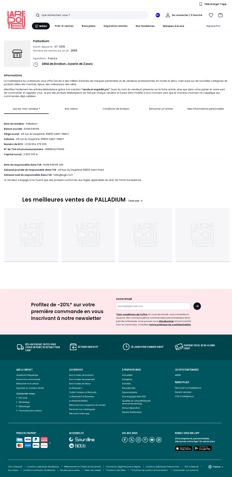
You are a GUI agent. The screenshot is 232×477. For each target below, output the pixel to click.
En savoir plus (207, 441)
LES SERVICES (76, 369)
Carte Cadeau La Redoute (82, 392)
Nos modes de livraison (81, 375)
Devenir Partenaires (132, 412)
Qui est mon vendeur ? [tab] (26, 108)
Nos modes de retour (80, 383)
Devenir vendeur (183, 392)
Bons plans (89, 26)
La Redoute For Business (81, 396)
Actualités (127, 375)
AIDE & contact (24, 369)
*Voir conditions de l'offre (131, 314)
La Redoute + (76, 388)
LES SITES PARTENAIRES (187, 369)
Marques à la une (173, 26)
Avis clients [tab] (71, 108)
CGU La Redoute (191, 466)
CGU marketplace (184, 396)
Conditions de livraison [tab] (116, 108)
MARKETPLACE (182, 382)
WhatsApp (24, 402)
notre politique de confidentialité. (170, 324)
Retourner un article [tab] (161, 108)
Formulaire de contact (30, 410)
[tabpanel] (116, 148)
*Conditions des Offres (116, 470)
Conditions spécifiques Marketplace (43, 466)
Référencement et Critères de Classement (82, 466)
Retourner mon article (27, 383)
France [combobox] (216, 466)
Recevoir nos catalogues (82, 409)
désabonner (166, 321)
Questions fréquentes (27, 375)
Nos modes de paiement (82, 379)
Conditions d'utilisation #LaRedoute (39, 470)
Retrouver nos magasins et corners (87, 405)
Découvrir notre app (79, 413)
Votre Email (124, 299)
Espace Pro (213, 26)
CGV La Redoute (15, 466)
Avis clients (13, 470)
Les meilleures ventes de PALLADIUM (74, 200)
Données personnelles (70, 470)
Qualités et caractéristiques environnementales (136, 402)
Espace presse (129, 392)
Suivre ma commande (28, 379)
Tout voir (133, 200)
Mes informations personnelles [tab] (206, 108)
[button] (220, 15)
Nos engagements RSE (134, 396)
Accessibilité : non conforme (185, 470)
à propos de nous (131, 369)
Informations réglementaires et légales (123, 466)
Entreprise (127, 379)
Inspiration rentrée (115, 26)
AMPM (178, 375)
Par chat (23, 397)
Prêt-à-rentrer (64, 26)
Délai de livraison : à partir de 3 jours (67, 64)
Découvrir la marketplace (188, 387)
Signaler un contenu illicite (30, 388)
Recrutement (128, 388)
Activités (126, 383)
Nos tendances (145, 26)
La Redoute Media (78, 400)
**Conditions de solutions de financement (149, 470)
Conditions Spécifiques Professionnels (162, 466)
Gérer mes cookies (93, 470)
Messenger (24, 406)
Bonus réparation (131, 407)
